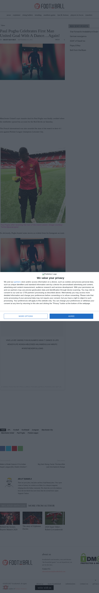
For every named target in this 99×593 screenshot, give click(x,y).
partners (17, 282)
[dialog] (49, 296)
